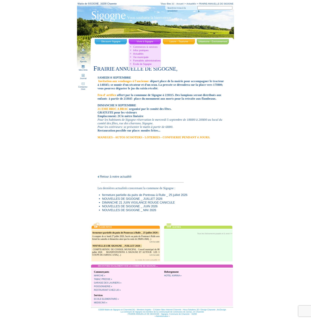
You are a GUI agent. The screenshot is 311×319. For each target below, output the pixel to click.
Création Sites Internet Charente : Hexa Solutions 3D (176, 310)
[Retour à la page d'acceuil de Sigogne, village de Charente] (131, 16)
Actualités (191, 4)
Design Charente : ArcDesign (213, 310)
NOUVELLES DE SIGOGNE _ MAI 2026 (129, 210)
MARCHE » (99, 275)
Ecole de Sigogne (142, 64)
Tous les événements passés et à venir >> (214, 234)
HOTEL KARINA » (173, 275)
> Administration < (162, 316)
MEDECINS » (100, 302)
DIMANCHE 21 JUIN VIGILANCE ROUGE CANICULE (138, 202)
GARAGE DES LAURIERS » (107, 283)
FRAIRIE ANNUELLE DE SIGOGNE (216, 4)
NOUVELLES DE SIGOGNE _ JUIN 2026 (129, 206)
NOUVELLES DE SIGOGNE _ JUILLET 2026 (132, 198)
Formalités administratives (147, 60)
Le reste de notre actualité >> (147, 260)
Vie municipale (140, 57)
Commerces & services (145, 47)
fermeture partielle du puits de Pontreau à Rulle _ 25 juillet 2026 (144, 195)
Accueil (180, 4)
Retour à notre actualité (115, 176)
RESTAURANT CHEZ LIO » (107, 290)
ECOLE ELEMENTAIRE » (106, 299)
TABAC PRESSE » (103, 279)
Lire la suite (154, 242)
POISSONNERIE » (103, 286)
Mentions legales (144, 310)
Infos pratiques (141, 50)
